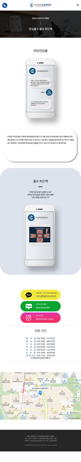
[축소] (78, 395)
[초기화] (78, 399)
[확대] (78, 392)
